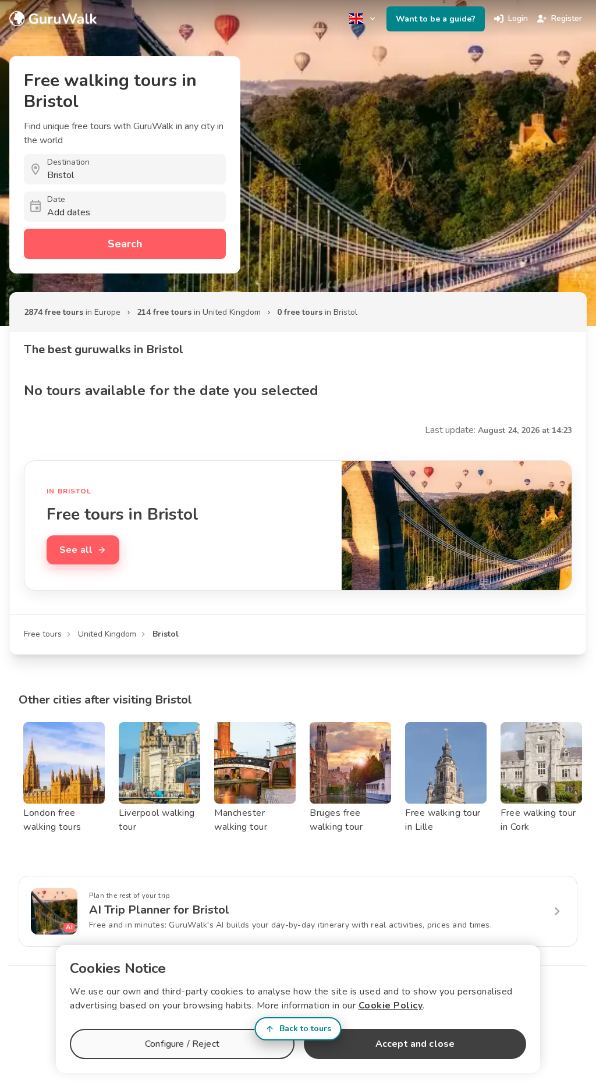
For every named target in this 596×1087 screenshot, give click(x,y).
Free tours (43, 634)
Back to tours (305, 1028)
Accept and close (415, 1044)
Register (566, 18)
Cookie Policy (391, 1005)
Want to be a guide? (436, 18)
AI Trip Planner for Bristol (159, 910)
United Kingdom (107, 634)
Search (125, 244)
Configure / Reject (182, 1044)
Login (518, 18)
